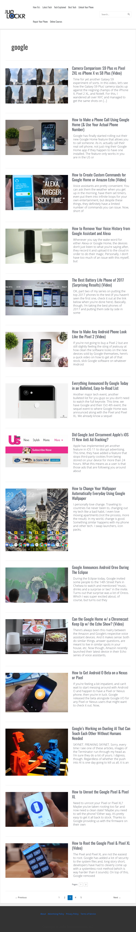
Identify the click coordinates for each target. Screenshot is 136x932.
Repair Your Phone (40, 21)
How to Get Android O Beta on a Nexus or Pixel (99, 675)
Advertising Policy (56, 913)
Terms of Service (88, 913)
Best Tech (72, 7)
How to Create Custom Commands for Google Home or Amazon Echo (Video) (99, 177)
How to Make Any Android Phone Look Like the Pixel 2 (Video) (99, 334)
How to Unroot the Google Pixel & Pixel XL (100, 794)
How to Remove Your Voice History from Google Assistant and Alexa (101, 230)
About (43, 913)
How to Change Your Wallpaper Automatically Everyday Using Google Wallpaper (98, 493)
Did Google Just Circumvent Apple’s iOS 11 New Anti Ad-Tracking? (100, 436)
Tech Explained (60, 7)
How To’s (36, 7)
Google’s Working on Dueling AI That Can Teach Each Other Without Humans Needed (101, 733)
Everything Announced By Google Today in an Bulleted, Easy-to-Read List (100, 385)
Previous (21, 897)
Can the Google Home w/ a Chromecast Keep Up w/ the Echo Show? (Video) (100, 621)
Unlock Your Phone (86, 7)
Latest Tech (47, 7)
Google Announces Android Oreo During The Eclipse (100, 569)
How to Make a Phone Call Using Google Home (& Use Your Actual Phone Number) (100, 124)
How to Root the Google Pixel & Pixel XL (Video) (101, 845)
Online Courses (56, 21)
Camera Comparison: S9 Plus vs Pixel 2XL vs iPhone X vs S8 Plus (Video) (98, 70)
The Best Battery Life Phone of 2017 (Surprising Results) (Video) (98, 282)
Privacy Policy (72, 913)
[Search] (129, 14)
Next (117, 897)
